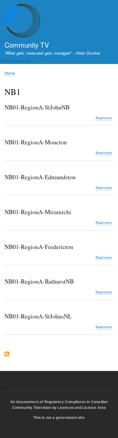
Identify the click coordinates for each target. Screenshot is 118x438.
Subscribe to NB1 (7, 354)
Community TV (27, 44)
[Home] (23, 21)
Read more (104, 118)
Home (10, 73)
